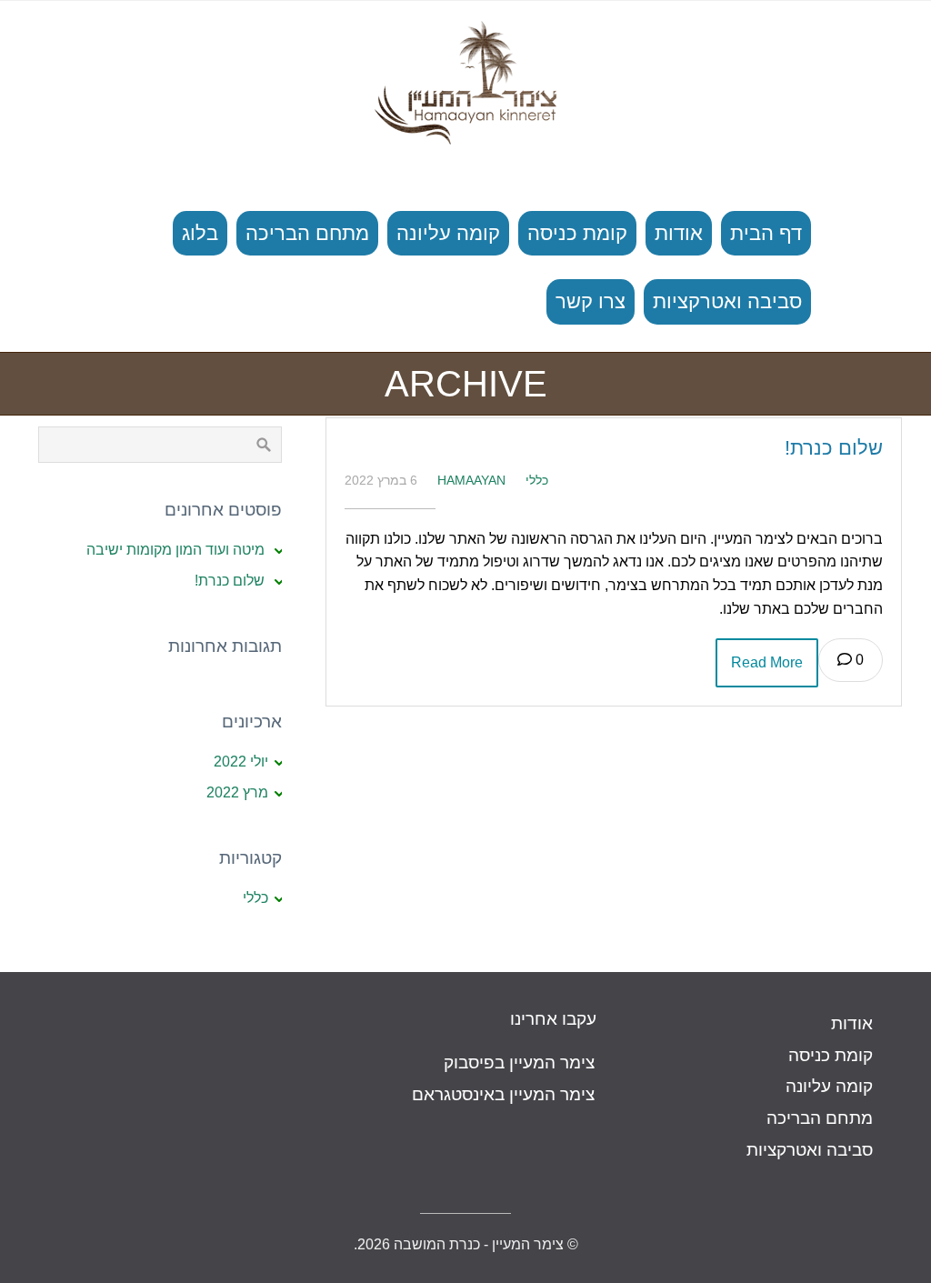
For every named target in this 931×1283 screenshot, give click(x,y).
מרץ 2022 (237, 792)
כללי (537, 480)
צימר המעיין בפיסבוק (519, 1062)
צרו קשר (591, 301)
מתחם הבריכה (307, 233)
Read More (767, 662)
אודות (679, 233)
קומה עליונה (448, 233)
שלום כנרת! (834, 447)
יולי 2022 (241, 761)
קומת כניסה (577, 233)
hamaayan (471, 480)
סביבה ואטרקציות (727, 301)
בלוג (200, 233)
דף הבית (766, 233)
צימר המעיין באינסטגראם (503, 1094)
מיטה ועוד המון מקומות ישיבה (175, 549)
